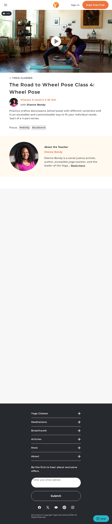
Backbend (38, 127)
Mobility (25, 127)
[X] (48, 507)
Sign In (75, 5)
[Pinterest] (64, 507)
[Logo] (56, 5)
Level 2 (39, 99)
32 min (51, 99)
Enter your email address (47, 480)
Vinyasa (25, 99)
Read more (78, 165)
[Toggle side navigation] (6, 5)
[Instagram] (73, 507)
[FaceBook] (39, 507)
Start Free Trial (95, 5)
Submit (56, 496)
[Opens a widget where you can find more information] (101, 519)
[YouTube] (56, 507)
